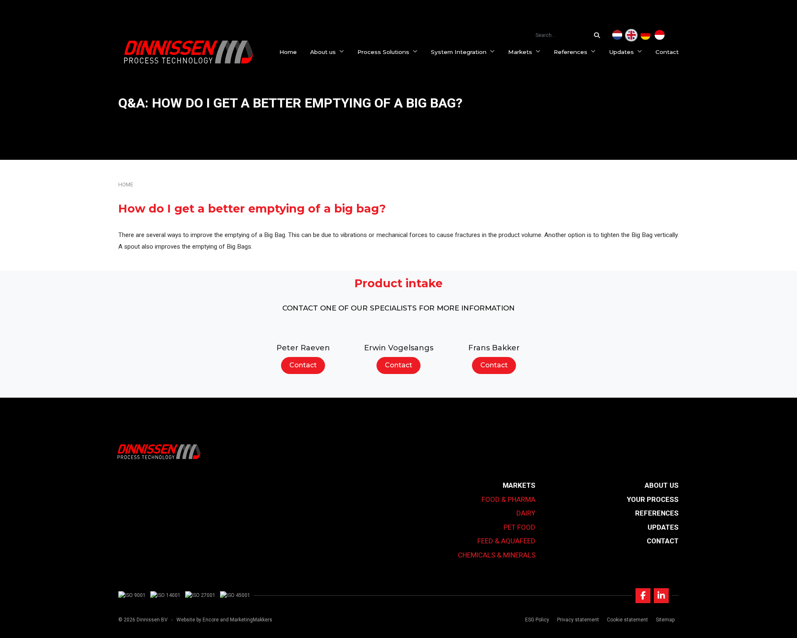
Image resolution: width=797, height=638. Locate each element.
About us (323, 52)
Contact (667, 52)
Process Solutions (383, 52)
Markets (520, 52)
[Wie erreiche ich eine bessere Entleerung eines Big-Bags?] (645, 35)
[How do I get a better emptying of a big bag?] (631, 35)
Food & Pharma (508, 499)
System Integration (459, 52)
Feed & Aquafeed (506, 541)
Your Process (653, 499)
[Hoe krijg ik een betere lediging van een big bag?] (617, 35)
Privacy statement (578, 620)
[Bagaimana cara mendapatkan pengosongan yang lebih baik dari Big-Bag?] (660, 35)
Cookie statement (627, 620)
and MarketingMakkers (246, 620)
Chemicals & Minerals (496, 555)
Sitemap (665, 620)
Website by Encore (197, 620)
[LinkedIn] (661, 595)
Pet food (519, 527)
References (570, 52)
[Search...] (599, 35)
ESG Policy (537, 620)
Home (288, 52)
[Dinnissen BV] (188, 51)
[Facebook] (643, 595)
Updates (621, 52)
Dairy (525, 513)
